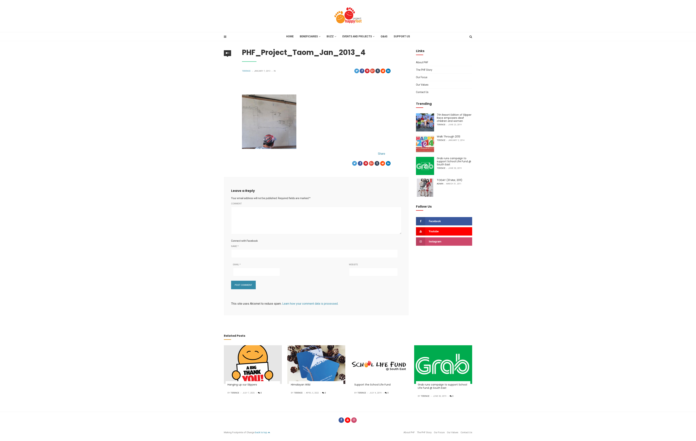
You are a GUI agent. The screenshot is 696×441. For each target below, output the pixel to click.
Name (235, 246)
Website (353, 264)
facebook (435, 221)
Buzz (330, 36)
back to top (261, 432)
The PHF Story (424, 69)
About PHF (422, 62)
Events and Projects (357, 36)
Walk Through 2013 (448, 136)
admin (440, 184)
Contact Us (422, 92)
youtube (434, 231)
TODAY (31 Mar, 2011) (449, 180)
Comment (236, 203)
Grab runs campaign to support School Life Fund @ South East (454, 161)
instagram (435, 241)
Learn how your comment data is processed (310, 303)
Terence (246, 71)
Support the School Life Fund (372, 384)
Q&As (384, 36)
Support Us (402, 36)
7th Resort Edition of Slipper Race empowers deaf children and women (454, 118)
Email (237, 264)
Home (290, 36)
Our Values (422, 84)
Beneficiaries (309, 36)
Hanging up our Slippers (242, 384)
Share (381, 153)
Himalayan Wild (300, 384)
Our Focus (421, 77)
